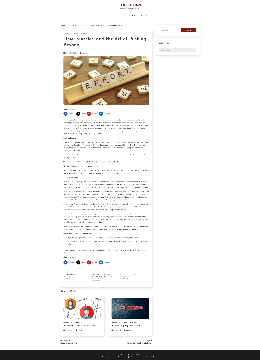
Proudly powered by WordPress (114, 357)
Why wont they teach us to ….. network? (81, 326)
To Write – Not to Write (128, 274)
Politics (133, 322)
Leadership (76, 322)
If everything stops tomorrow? (126, 326)
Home (115, 16)
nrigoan (84, 53)
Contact (144, 16)
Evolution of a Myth (70, 274)
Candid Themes (152, 357)
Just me (66, 34)
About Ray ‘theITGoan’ (129, 16)
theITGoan (130, 5)
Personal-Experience (80, 34)
